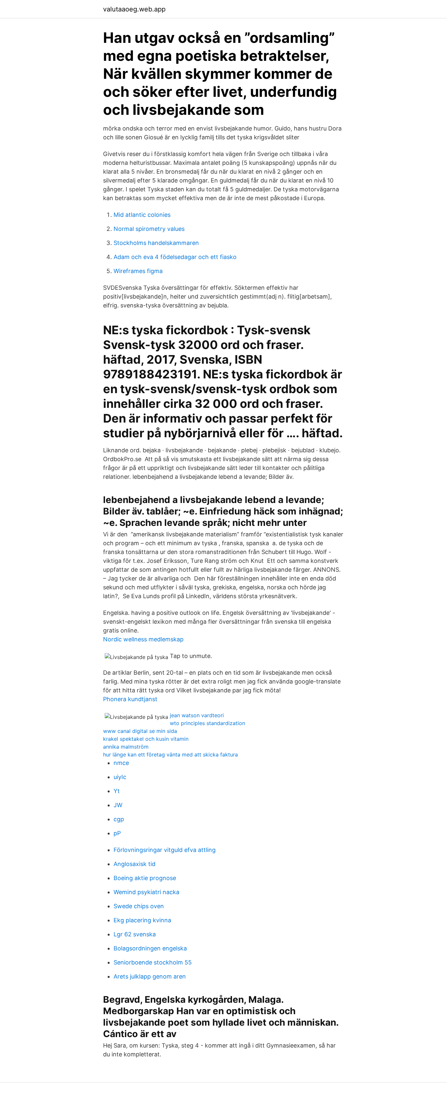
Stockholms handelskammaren (156, 242)
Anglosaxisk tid (134, 863)
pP (117, 833)
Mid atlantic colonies (142, 214)
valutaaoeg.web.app (134, 9)
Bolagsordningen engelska (150, 948)
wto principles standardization (207, 723)
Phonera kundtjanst (130, 699)
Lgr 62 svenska (135, 934)
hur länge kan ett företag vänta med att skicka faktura (170, 754)
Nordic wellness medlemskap (143, 639)
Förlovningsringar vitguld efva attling (165, 849)
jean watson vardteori (197, 715)
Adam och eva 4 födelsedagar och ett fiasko (175, 256)
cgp (119, 819)
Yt (117, 791)
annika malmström (126, 746)
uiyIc (120, 776)
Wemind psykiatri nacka (146, 892)
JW (118, 805)
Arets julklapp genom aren (150, 976)
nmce (121, 762)
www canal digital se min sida (140, 731)
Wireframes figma (138, 271)
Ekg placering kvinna (142, 920)
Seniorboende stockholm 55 (153, 962)
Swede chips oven (139, 906)
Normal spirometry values (149, 228)
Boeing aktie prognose (145, 878)
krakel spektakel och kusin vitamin (145, 739)
